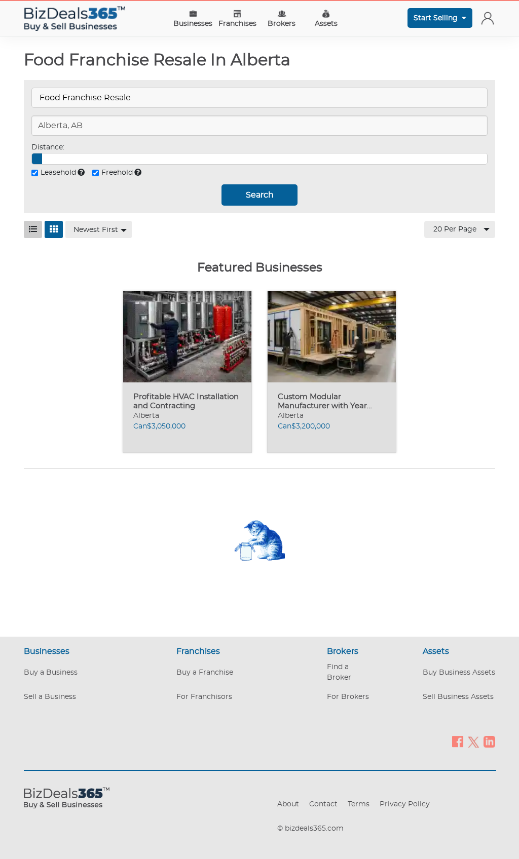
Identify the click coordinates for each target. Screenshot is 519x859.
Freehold (117, 172)
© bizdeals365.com (310, 828)
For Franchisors (204, 696)
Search (260, 195)
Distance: (47, 147)
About (288, 804)
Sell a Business (50, 696)
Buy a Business (51, 672)
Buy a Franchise (204, 672)
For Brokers (348, 696)
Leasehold (58, 172)
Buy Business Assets (459, 672)
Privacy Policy (405, 804)
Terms (358, 804)
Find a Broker (339, 672)
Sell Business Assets (458, 696)
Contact (323, 804)
